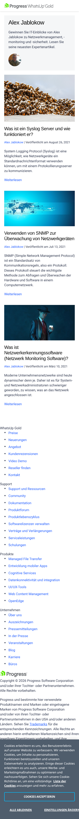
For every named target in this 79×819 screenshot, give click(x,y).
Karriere (14, 657)
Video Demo (17, 461)
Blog (11, 650)
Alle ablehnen (21, 810)
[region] (39, 779)
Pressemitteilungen (22, 629)
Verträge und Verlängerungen (30, 531)
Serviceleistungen (21, 538)
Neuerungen (17, 440)
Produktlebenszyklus (23, 517)
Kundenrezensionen (23, 454)
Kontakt (14, 475)
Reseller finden (19, 468)
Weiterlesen (13, 180)
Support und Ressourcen (26, 489)
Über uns (15, 615)
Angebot (14, 447)
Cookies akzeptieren (39, 797)
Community (17, 496)
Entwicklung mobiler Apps (27, 566)
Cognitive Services (22, 573)
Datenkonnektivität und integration (34, 580)
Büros (12, 664)
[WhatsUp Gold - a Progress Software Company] (39, 5)
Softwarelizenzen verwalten (29, 524)
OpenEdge (16, 601)
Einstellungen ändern (59, 810)
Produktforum (18, 510)
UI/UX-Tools (17, 587)
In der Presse (18, 636)
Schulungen (17, 545)
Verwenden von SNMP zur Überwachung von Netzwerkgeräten (39, 235)
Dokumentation (19, 503)
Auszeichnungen (20, 622)
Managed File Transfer (25, 559)
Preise (13, 433)
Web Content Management (28, 594)
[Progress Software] (13, 676)
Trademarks (38, 724)
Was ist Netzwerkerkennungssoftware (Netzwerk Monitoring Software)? (36, 353)
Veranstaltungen (20, 643)
